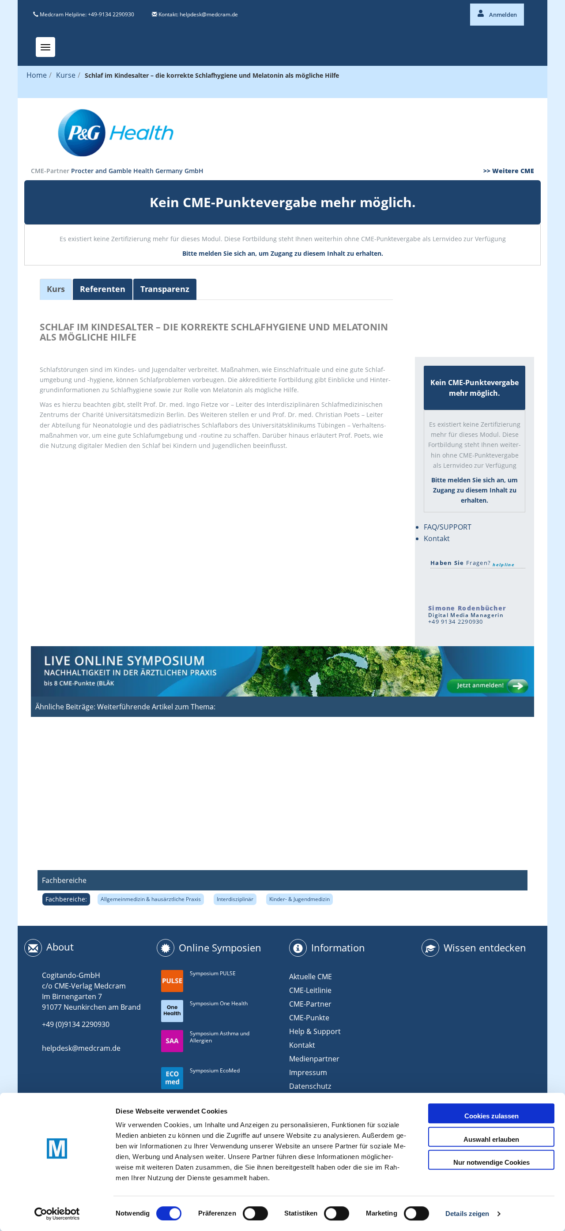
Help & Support (315, 1031)
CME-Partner (310, 1004)
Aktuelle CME (310, 976)
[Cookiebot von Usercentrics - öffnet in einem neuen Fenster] (57, 1213)
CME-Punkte (309, 1018)
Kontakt (437, 538)
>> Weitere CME (508, 171)
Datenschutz (310, 1086)
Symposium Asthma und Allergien (219, 1037)
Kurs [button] (56, 289)
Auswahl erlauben (491, 1139)
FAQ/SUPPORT (447, 527)
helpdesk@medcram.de (209, 14)
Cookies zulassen (491, 1116)
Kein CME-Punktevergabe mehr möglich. (283, 202)
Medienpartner (314, 1059)
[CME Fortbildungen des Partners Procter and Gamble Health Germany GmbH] (282, 132)
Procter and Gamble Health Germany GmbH (137, 171)
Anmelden (502, 15)
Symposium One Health (219, 1003)
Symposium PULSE (213, 973)
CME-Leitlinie (310, 990)
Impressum (308, 1072)
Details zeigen (467, 1213)
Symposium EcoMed (215, 1070)
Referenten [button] (102, 289)
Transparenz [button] (164, 289)
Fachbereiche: (66, 899)
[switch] (255, 1213)
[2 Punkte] (450, 297)
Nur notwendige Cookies (491, 1162)
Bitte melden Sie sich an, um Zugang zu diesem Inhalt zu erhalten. (282, 253)
